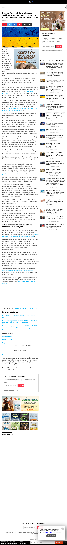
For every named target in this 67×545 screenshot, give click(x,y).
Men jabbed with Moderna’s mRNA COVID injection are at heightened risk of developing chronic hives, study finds (55, 202)
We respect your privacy (25, 534)
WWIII (16, 364)
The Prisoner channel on (21, 308)
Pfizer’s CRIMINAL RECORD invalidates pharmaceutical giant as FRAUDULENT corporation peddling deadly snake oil (55, 193)
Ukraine (32, 362)
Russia (31, 360)
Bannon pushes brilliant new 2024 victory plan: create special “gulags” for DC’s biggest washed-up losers (55, 116)
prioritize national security (10, 174)
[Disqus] (20, 457)
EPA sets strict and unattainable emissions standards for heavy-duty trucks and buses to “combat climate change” (55, 107)
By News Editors (55, 120)
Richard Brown (16, 21)
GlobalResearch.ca (7, 336)
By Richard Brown (55, 92)
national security (23, 360)
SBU (11, 362)
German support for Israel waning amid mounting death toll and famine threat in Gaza (55, 226)
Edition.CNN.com (7, 339)
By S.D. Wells (54, 158)
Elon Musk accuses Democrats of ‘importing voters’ (54, 123)
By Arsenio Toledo (55, 221)
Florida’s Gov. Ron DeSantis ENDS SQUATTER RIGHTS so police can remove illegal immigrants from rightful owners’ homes (54, 155)
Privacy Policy (33, 539)
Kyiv (3, 360)
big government (16, 358)
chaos (24, 358)
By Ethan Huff (54, 69)
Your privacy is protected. (9, 390)
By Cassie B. (54, 140)
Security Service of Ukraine (21, 362)
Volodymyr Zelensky (8, 364)
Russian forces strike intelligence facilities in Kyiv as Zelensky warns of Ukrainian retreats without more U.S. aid (55, 98)
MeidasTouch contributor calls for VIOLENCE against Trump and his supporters (55, 218)
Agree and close (51, 535)
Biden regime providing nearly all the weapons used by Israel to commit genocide (54, 137)
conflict (28, 358)
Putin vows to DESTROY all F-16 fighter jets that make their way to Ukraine (55, 163)
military (7, 360)
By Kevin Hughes (55, 166)
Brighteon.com (33, 308)
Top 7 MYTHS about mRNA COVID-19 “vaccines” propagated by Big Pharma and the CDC (55, 211)
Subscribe (59, 543)
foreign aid (34, 358)
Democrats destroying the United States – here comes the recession (55, 130)
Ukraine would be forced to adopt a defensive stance (18, 270)
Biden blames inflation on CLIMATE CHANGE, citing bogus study (55, 80)
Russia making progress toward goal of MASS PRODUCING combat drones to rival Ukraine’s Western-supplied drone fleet (19, 328)
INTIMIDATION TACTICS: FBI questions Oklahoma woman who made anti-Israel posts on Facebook (54, 146)
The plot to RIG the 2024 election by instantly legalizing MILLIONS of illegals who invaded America (55, 74)
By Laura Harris (55, 110)
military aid (13, 360)
